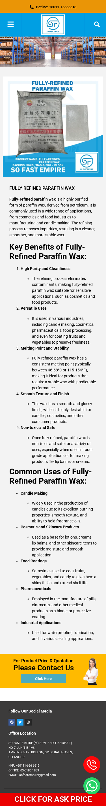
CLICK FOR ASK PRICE (53, 799)
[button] (10, 25)
